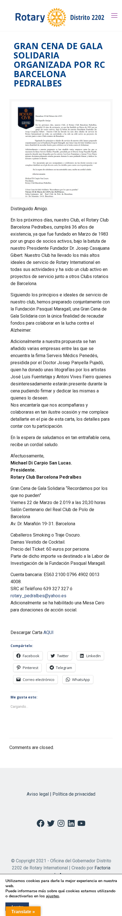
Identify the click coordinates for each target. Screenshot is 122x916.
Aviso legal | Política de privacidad (61, 794)
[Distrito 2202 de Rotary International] (61, 15)
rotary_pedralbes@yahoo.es (38, 595)
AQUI (48, 632)
